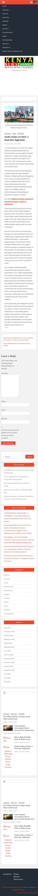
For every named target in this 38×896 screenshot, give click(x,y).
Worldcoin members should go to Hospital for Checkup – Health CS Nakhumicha (18, 201)
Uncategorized (8, 614)
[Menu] (3, 2)
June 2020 (7, 678)
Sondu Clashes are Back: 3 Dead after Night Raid (18, 491)
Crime (4, 36)
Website (4, 419)
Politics (5, 13)
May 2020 (7, 682)
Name (3, 401)
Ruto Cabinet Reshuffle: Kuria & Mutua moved (16, 344)
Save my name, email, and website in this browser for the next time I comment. (10, 434)
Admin (6, 144)
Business (5, 21)
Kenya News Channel (19, 67)
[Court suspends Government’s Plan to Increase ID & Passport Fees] (8, 728)
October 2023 (8, 635)
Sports (4, 25)
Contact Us (6, 47)
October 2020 (8, 666)
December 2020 (9, 658)
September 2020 (9, 670)
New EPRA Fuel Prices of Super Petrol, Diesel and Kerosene (19, 471)
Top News (21, 133)
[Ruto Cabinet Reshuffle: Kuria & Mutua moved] (8, 739)
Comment (5, 373)
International (7, 40)
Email (3, 410)
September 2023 (9, 639)
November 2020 (9, 662)
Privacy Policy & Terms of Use (12, 51)
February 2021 (9, 655)
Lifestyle (5, 29)
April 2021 (7, 651)
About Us (5, 44)
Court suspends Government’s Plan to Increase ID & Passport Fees (16, 478)
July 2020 (7, 674)
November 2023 (9, 631)
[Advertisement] (19, 84)
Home (4, 6)
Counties (5, 17)
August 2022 (8, 643)
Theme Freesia (20, 890)
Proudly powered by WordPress (11, 887)
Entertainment (7, 32)
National (5, 10)
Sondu (6, 327)
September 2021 (9, 647)
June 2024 (7, 628)
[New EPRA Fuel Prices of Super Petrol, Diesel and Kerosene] (19, 701)
